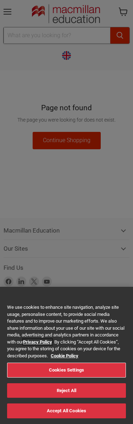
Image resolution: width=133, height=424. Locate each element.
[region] (66, 355)
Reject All (66, 390)
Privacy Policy (37, 342)
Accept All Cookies (66, 410)
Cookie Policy (64, 355)
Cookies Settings (66, 370)
